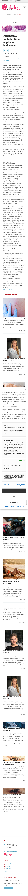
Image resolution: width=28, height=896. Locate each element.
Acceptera (14, 491)
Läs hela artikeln (7, 290)
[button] (25, 389)
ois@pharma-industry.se (11, 851)
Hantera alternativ (14, 502)
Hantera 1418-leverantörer (7, 485)
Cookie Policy (6, 506)
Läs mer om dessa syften (21, 485)
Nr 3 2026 (19, 14)
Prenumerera (8, 868)
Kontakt (7, 870)
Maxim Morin (13, 59)
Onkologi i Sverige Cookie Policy (18, 506)
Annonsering (8, 866)
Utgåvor (7, 864)
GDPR (6, 871)
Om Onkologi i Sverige (10, 863)
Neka (14, 496)
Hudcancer (6, 59)
